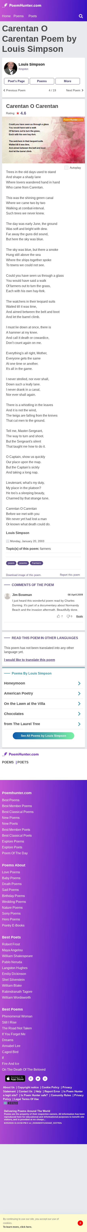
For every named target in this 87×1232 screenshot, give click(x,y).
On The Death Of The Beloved (24, 1069)
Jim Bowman (22, 595)
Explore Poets (12, 847)
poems (23, 563)
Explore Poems (13, 841)
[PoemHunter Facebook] (30, 1078)
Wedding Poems (14, 901)
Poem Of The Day (15, 853)
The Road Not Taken (17, 1028)
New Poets (10, 823)
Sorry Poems (11, 913)
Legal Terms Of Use (26, 1099)
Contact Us (25, 1091)
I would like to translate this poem (29, 660)
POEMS (8, 762)
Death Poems (12, 884)
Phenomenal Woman (17, 1016)
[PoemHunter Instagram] (45, 1078)
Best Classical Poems (18, 812)
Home (6, 16)
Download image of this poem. (23, 575)
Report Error (52, 1091)
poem (11, 563)
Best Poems (10, 800)
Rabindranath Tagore (17, 991)
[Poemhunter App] (15, 1078)
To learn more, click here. (17, 1227)
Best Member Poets (16, 829)
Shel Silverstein (13, 979)
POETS (23, 762)
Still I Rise (9, 1022)
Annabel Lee (11, 1046)
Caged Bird (10, 1052)
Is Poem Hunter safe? (34, 1095)
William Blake (12, 985)
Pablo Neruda (12, 962)
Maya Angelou (12, 950)
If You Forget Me (13, 1034)
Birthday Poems (13, 896)
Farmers (36, 563)
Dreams (7, 1040)
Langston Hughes (15, 968)
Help (38, 1091)
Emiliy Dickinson (14, 974)
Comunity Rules (61, 1095)
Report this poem (70, 574)
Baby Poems (11, 878)
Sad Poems (10, 890)
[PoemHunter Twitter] (37, 1078)
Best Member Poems (17, 806)
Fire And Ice (10, 1063)
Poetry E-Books (13, 925)
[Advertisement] (43, 1187)
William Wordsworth (16, 997)
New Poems (11, 817)
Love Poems (11, 872)
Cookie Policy (50, 1087)
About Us (9, 1087)
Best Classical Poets (17, 835)
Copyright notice (28, 1087)
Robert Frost (11, 944)
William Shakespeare (17, 956)
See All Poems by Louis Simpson (43, 735)
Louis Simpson (32, 64)
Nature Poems (12, 907)
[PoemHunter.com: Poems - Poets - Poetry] (21, 5)
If (3, 1058)
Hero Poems (11, 919)
